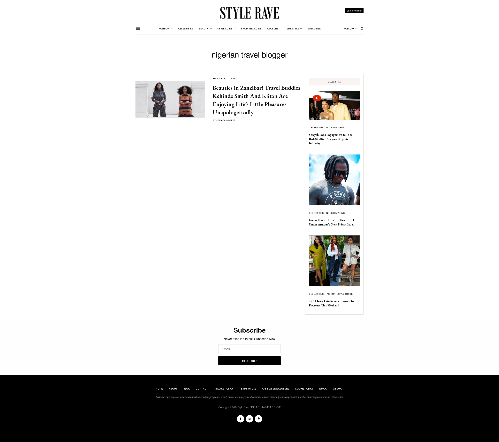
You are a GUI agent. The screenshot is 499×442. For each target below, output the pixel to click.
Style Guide (345, 293)
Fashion (331, 293)
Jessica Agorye (225, 120)
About (173, 388)
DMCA (323, 388)
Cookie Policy (304, 388)
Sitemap (338, 388)
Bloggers (219, 78)
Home (159, 388)
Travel (231, 78)
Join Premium (354, 10)
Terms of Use (247, 388)
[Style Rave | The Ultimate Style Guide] (249, 13)
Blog (186, 388)
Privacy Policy (224, 388)
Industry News (335, 127)
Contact (202, 388)
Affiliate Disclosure (275, 388)
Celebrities (316, 127)
